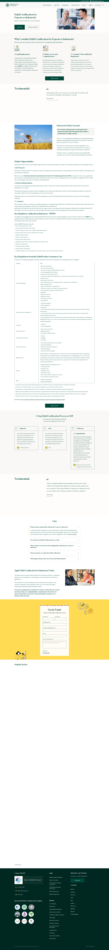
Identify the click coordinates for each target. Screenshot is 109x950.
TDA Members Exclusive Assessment (55, 888)
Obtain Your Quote (32, 27)
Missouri (73, 911)
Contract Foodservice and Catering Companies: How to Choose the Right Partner (36, 851)
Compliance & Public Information (54, 926)
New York (73, 895)
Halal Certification (47, 5)
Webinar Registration (54, 894)
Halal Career (52, 906)
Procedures (52, 933)
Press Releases (52, 903)
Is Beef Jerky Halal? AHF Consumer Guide (26, 786)
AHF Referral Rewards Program (56, 915)
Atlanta (72, 889)
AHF (26, 66)
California (73, 892)
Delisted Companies (54, 923)
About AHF (56, 5)
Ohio (72, 900)
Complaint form (53, 930)
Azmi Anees (20, 723)
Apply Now (19, 27)
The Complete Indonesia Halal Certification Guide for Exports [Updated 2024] (43, 399)
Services (84, 5)
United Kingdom (74, 914)
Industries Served (75, 5)
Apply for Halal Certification (55, 877)
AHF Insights (52, 917)
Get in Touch (98, 5)
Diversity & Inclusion (54, 920)
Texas (72, 897)
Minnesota (73, 906)
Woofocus (92, 946)
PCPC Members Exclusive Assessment (55, 883)
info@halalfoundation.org (22, 890)
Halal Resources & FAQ (54, 912)
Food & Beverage (39, 723)
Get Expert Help (46, 653)
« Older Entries (17, 864)
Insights (90, 5)
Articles (32, 723)
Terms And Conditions (54, 935)
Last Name (57, 616)
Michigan (73, 908)
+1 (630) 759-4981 (85, 1)
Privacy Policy (52, 938)
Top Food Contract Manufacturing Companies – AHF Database (32, 720)
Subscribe (77, 880)
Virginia (72, 903)
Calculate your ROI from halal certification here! (27, 586)
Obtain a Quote (54, 78)
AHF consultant (72, 534)
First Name (45, 616)
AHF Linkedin (20, 894)
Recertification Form (54, 891)
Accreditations (65, 5)
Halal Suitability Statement (55, 909)
